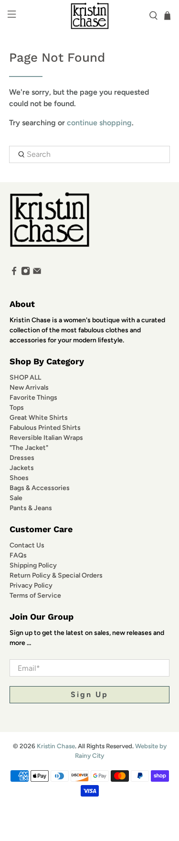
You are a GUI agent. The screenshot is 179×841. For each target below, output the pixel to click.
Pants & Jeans (31, 508)
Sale (16, 498)
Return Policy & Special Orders (56, 575)
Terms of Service (35, 595)
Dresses (22, 458)
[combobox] (89, 154)
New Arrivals (29, 387)
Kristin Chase (56, 746)
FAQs (18, 555)
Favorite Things (33, 397)
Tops (17, 408)
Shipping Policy (33, 565)
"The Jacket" (29, 448)
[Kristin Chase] (90, 15)
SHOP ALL (25, 377)
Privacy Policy (31, 585)
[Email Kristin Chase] (37, 273)
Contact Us (27, 545)
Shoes (19, 478)
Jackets (22, 468)
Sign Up (89, 694)
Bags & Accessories (40, 488)
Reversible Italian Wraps (46, 438)
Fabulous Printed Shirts (45, 428)
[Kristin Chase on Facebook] (14, 273)
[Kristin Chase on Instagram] (25, 273)
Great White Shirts (39, 418)
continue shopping (99, 122)
